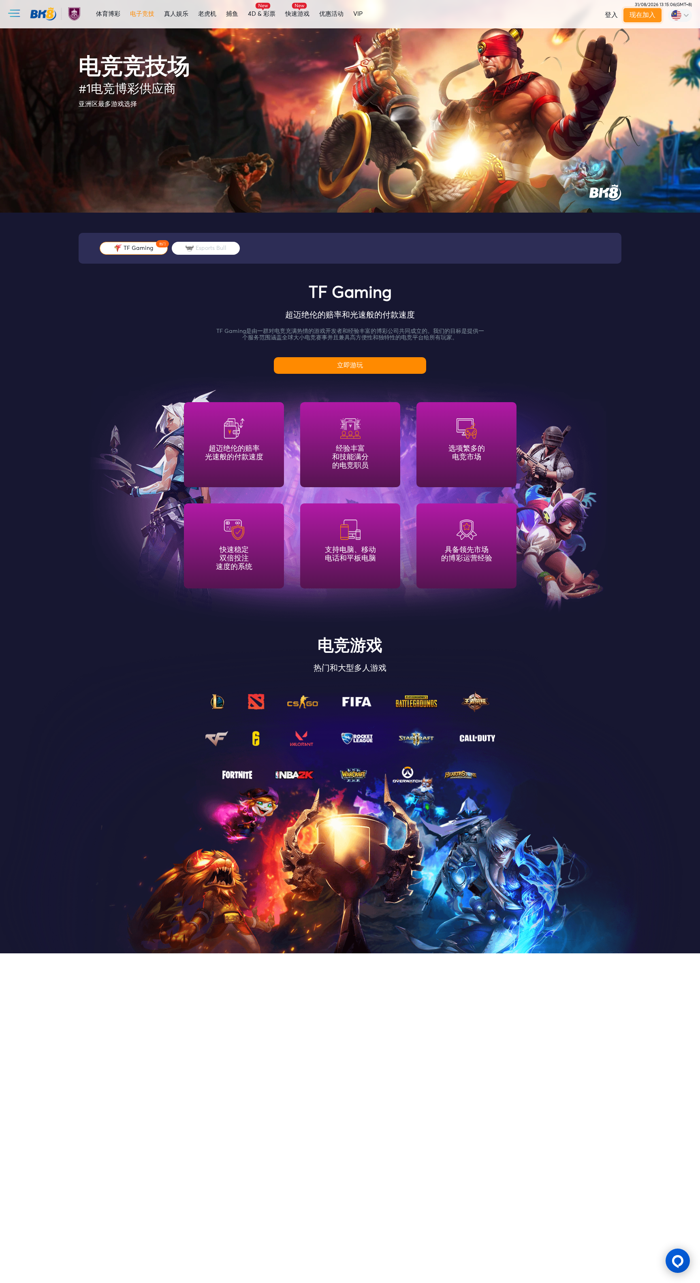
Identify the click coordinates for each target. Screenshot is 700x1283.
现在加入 (643, 15)
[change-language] (680, 15)
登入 (611, 15)
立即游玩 (350, 365)
